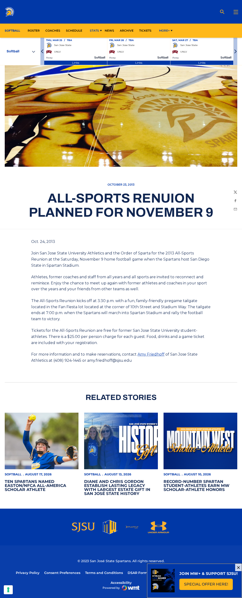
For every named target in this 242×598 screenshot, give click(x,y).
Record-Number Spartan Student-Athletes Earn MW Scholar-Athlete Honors (196, 485)
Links (75, 62)
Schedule (74, 30)
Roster (34, 30)
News (109, 30)
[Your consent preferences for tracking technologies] (8, 589)
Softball (13, 474)
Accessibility (121, 582)
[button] (42, 51)
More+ (164, 30)
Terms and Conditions (104, 573)
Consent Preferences (62, 573)
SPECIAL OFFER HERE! (208, 585)
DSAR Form (137, 573)
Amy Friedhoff (151, 354)
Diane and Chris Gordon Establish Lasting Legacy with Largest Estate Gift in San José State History (117, 487)
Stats (94, 30)
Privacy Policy (27, 573)
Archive (127, 30)
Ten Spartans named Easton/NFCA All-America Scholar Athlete (35, 485)
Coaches (52, 30)
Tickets (145, 30)
